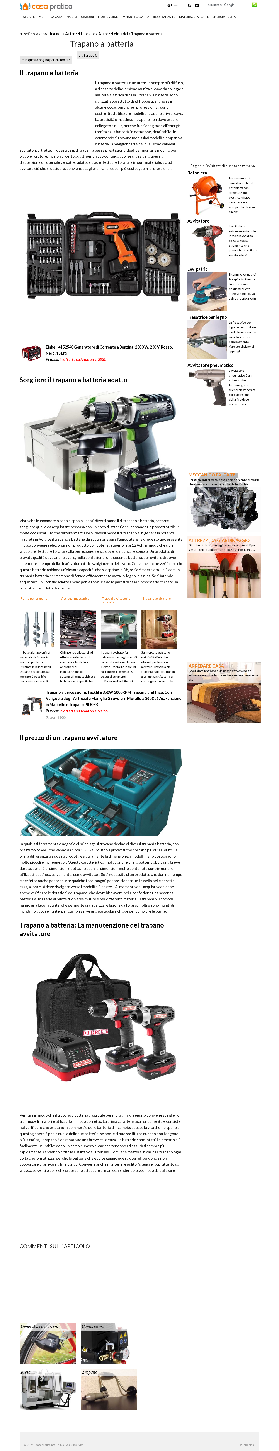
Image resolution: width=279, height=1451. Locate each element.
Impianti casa (132, 17)
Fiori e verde (108, 17)
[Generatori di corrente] (48, 1343)
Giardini (87, 17)
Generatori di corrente (40, 1326)
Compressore (93, 1326)
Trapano (89, 1372)
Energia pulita (224, 17)
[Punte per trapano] (39, 628)
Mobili (71, 17)
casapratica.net (48, 33)
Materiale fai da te (194, 17)
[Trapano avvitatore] (160, 628)
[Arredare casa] (224, 692)
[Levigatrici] (208, 291)
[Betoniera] (208, 195)
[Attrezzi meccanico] (79, 628)
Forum (174, 5)
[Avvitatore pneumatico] (208, 388)
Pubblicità (247, 1445)
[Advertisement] (71, 28)
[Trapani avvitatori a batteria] (120, 628)
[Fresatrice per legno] (208, 339)
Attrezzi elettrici (113, 33)
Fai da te (28, 17)
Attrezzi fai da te (161, 17)
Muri (42, 17)
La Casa (56, 17)
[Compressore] (109, 1343)
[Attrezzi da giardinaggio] (224, 566)
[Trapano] (109, 1389)
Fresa (26, 1372)
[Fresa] (48, 1389)
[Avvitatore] (208, 243)
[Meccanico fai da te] (224, 501)
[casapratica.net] (46, 6)
